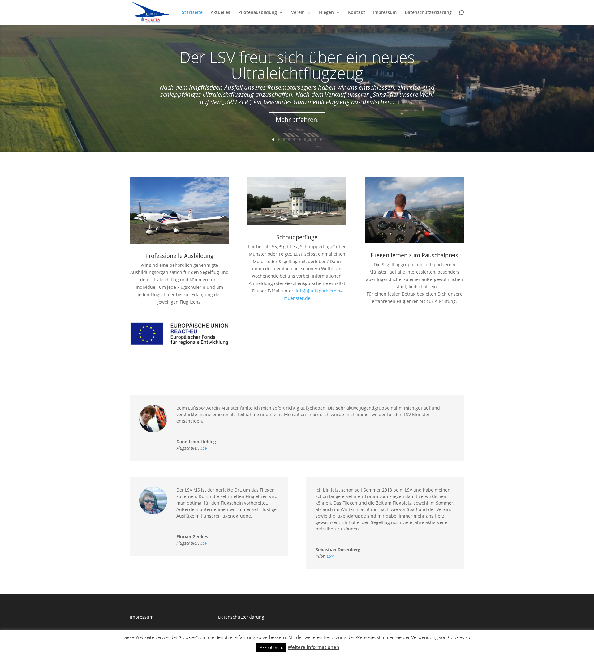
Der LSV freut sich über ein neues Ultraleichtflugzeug (297, 64)
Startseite (192, 12)
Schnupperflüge (296, 237)
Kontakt (356, 12)
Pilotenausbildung (257, 12)
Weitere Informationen (313, 647)
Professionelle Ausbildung (179, 255)
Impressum (385, 12)
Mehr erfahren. (297, 119)
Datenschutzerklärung (428, 12)
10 (321, 139)
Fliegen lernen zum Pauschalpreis (414, 255)
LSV (203, 448)
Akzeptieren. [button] (271, 647)
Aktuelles (220, 12)
